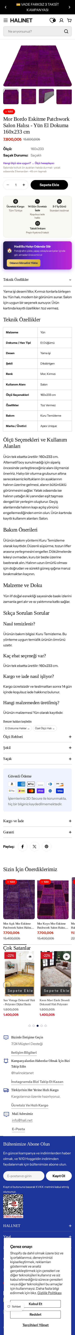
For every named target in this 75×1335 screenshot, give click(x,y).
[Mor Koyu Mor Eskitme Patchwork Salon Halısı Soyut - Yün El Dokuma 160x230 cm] (53, 898)
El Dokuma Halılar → (17, 728)
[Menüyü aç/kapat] (5, 20)
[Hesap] (61, 20)
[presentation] (7, 985)
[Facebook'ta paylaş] (22, 846)
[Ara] (66, 31)
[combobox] (37, 31)
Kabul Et (35, 1304)
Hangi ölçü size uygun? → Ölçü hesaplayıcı (28, 163)
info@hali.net (22, 1120)
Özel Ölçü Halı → (45, 728)
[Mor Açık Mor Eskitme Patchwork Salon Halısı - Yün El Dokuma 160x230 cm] (19, 898)
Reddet (35, 1314)
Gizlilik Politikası (49, 1293)
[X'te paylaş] (34, 846)
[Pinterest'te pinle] (46, 846)
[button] (5, 7)
